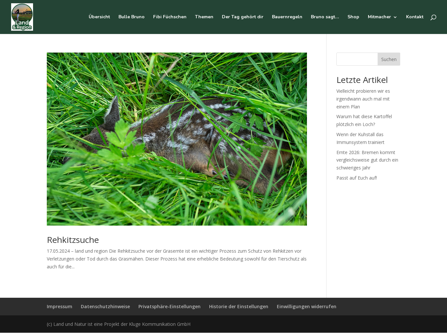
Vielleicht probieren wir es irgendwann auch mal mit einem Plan (363, 99)
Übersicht (99, 17)
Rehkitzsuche (73, 240)
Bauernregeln (287, 17)
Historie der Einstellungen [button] (238, 306)
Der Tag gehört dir (242, 17)
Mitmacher (379, 17)
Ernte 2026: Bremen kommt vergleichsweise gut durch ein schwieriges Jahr (367, 160)
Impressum (59, 306)
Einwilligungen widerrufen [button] (306, 306)
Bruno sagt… (325, 17)
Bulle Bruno (131, 17)
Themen (204, 17)
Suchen (389, 59)
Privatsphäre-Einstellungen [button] (169, 306)
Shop (353, 17)
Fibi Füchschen (170, 17)
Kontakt (414, 17)
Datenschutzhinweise (105, 306)
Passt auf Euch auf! (356, 178)
